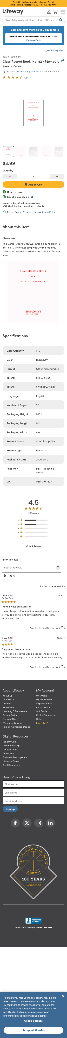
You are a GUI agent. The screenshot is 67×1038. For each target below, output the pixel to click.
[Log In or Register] (49, 12)
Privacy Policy (10, 715)
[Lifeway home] (13, 12)
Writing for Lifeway (12, 722)
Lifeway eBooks (11, 761)
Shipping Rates (44, 703)
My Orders (41, 695)
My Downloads (44, 699)
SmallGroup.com (11, 764)
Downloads (8, 753)
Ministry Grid (9, 741)
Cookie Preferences (46, 715)
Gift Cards (41, 711)
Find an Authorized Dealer (16, 726)
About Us (7, 695)
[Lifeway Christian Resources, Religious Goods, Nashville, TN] (33, 921)
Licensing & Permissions (15, 711)
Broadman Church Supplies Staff (24, 71)
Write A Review (33, 546)
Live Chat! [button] (42, 723)
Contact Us (8, 699)
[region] (33, 521)
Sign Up (10, 809)
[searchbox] (28, 567)
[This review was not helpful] (62, 628)
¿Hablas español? (55, 50)
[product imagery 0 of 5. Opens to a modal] (33, 112)
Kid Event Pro (10, 749)
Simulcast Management (15, 757)
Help (38, 718)
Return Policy (43, 707)
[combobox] (33, 20)
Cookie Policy (16, 1012)
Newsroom (8, 707)
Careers (7, 703)
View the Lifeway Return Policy (39, 212)
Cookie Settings (33, 1020)
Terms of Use (9, 718)
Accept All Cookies (33, 1030)
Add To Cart (35, 184)
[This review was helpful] (57, 628)
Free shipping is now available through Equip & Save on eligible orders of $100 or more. (33, 3)
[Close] (63, 996)
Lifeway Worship (11, 745)
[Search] (60, 20)
